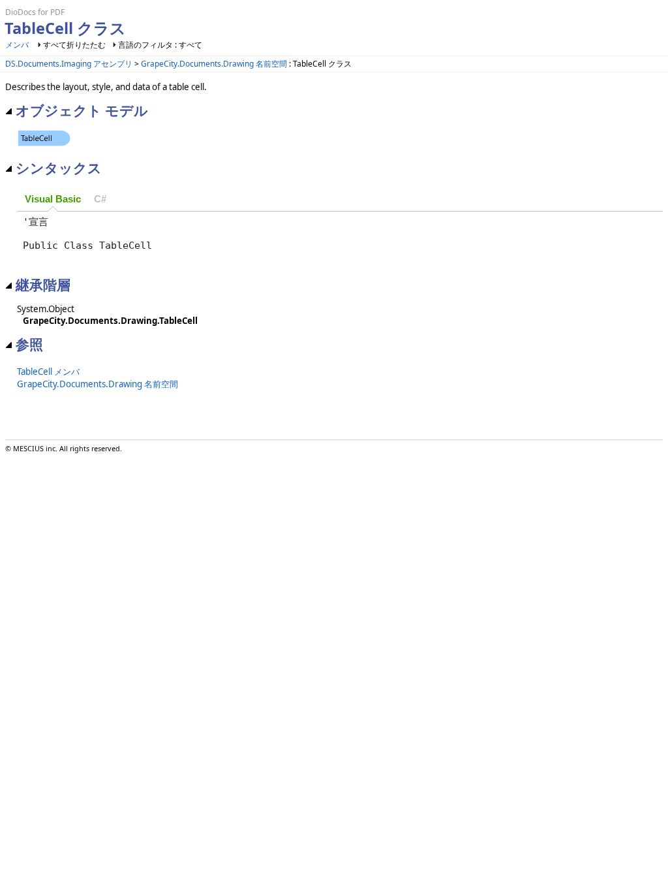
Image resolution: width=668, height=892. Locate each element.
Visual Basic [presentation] (53, 199)
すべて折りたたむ (74, 44)
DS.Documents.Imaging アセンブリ (68, 63)
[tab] (53, 199)
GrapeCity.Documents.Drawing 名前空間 (214, 63)
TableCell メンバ (48, 371)
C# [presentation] (100, 199)
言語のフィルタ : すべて (160, 44)
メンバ (17, 44)
